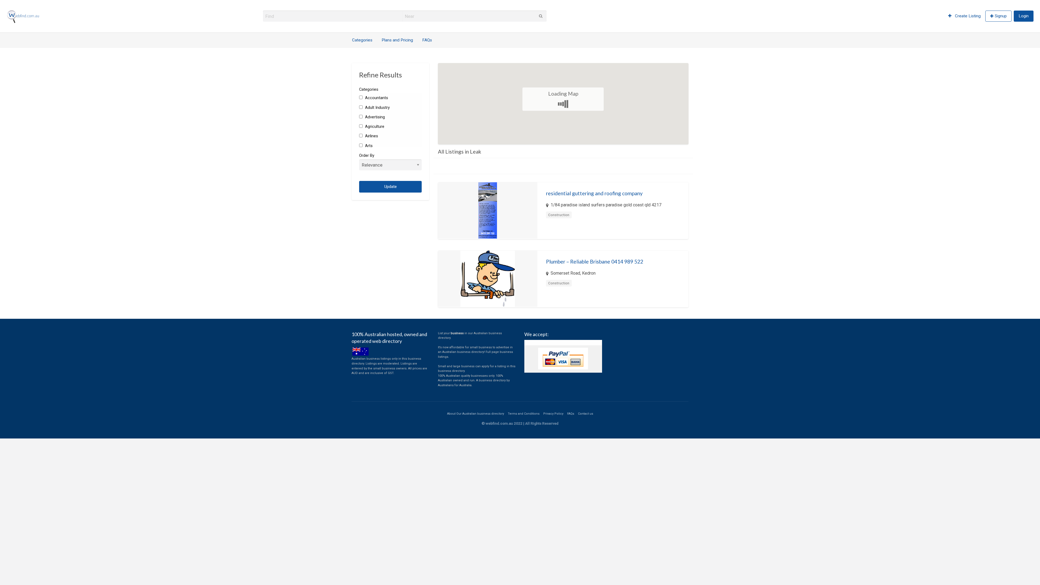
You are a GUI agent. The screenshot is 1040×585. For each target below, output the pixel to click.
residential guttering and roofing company (594, 193)
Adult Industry (376, 107)
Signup (1001, 16)
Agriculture (374, 126)
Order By (366, 155)
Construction (558, 215)
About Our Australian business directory (475, 413)
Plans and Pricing (397, 40)
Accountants (376, 97)
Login (1024, 16)
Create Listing (967, 16)
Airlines (371, 136)
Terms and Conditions (524, 413)
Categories (362, 40)
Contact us (585, 413)
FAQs (427, 40)
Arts (368, 145)
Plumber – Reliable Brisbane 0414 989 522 (594, 261)
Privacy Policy (553, 413)
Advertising (374, 117)
